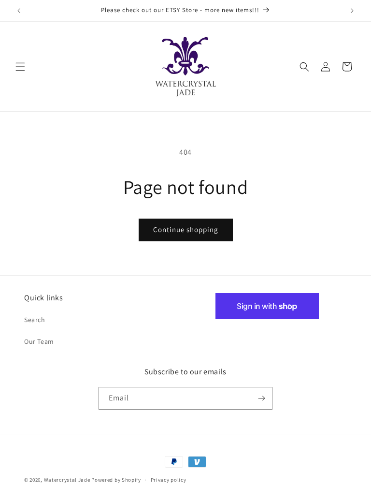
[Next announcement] (352, 10)
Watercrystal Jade (67, 479)
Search (34, 319)
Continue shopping (185, 229)
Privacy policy (168, 479)
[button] (20, 66)
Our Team (39, 341)
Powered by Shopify (116, 479)
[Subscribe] (261, 398)
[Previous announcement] (18, 10)
